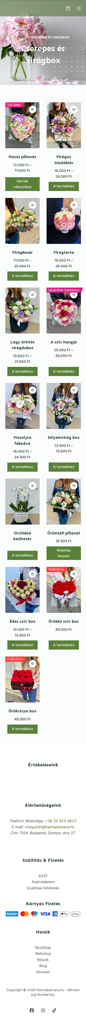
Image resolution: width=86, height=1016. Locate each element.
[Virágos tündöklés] (64, 125)
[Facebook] (32, 1010)
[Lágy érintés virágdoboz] (22, 311)
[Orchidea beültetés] (22, 502)
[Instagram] (43, 1010)
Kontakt (43, 972)
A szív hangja (64, 342)
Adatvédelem (43, 881)
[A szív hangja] (64, 311)
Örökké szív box (63, 621)
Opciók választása (22, 184)
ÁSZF (43, 875)
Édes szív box (22, 621)
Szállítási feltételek (43, 888)
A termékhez (63, 186)
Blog (43, 965)
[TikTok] (54, 1010)
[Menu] (79, 8)
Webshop (43, 953)
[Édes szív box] (22, 590)
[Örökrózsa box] (22, 679)
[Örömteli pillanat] (64, 502)
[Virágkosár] (22, 221)
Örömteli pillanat (63, 533)
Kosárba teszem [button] (63, 553)
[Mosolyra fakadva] (22, 406)
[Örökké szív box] (64, 590)
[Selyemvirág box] (64, 406)
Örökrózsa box (22, 711)
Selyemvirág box (64, 437)
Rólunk (43, 959)
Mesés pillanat (22, 156)
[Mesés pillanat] (22, 125)
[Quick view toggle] (32, 109)
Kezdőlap (43, 947)
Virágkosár (22, 252)
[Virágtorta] (64, 221)
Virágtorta (63, 252)
